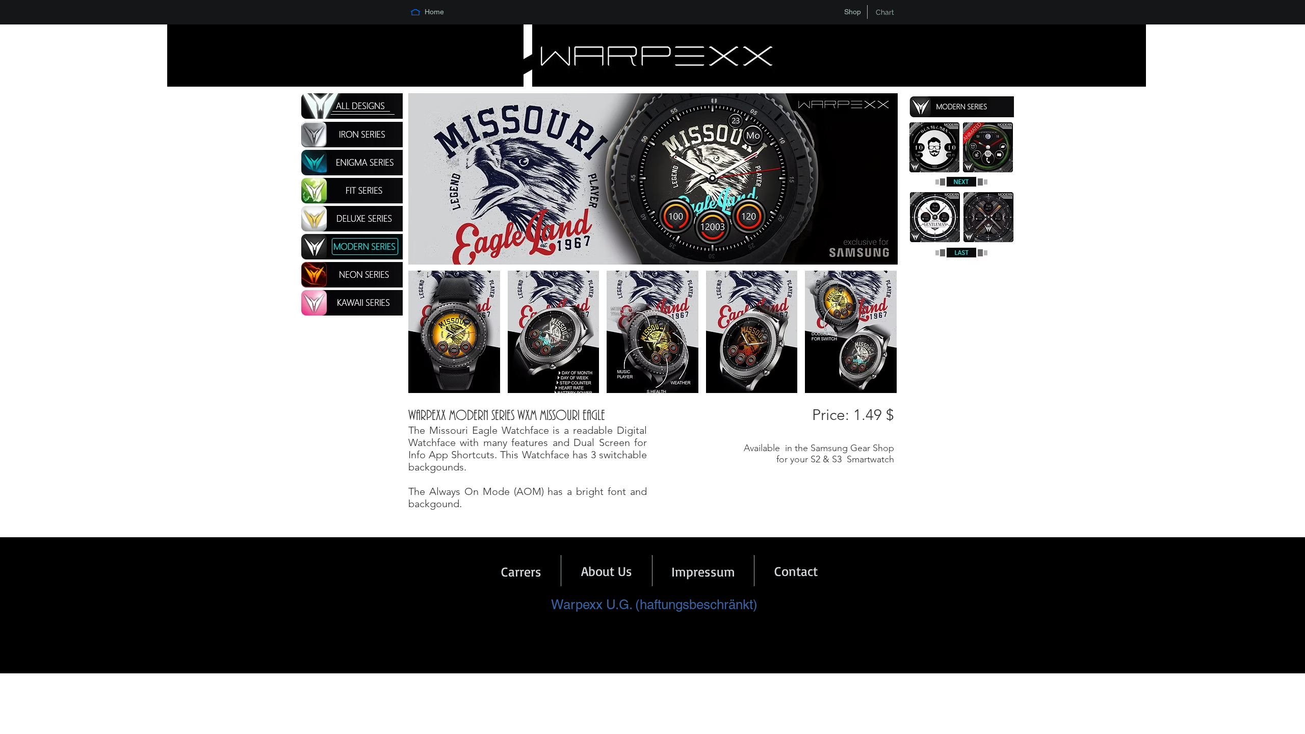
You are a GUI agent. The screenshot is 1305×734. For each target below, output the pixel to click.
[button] (454, 332)
